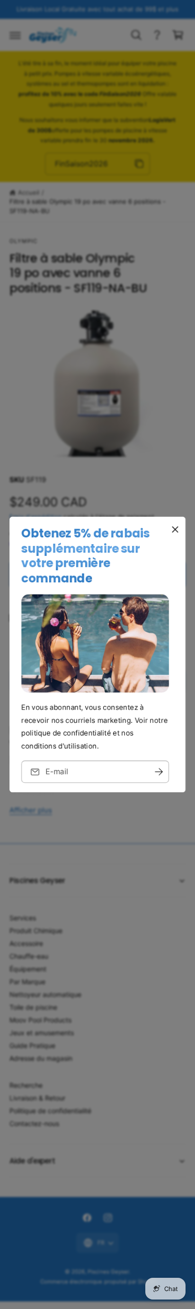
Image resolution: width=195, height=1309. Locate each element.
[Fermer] (175, 529)
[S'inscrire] (158, 772)
